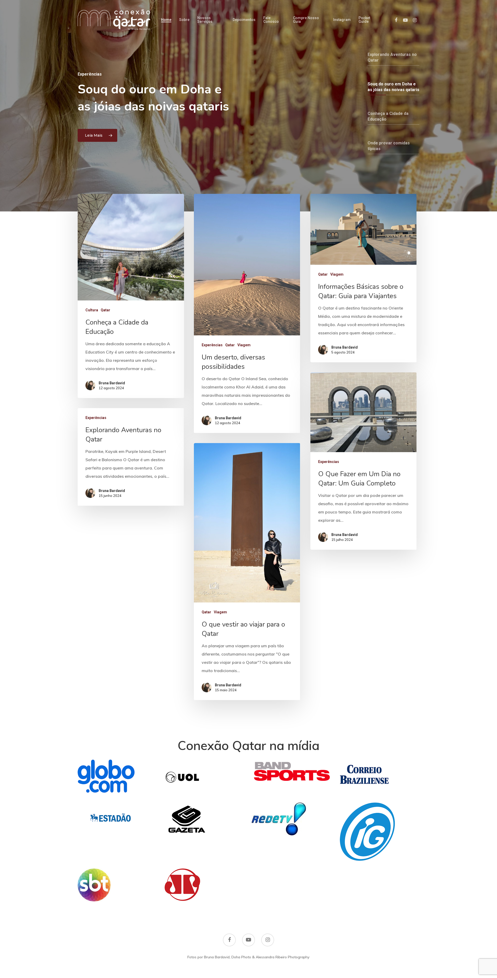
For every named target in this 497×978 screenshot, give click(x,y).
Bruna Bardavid (112, 383)
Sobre (184, 19)
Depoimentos (244, 19)
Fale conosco (271, 19)
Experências (212, 345)
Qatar (105, 310)
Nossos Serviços (205, 19)
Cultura (91, 310)
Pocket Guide (364, 19)
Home (166, 19)
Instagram (342, 19)
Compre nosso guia (306, 19)
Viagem (244, 345)
